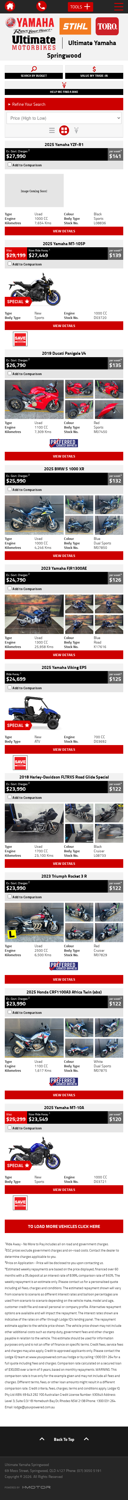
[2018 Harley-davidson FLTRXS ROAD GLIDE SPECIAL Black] (64, 823)
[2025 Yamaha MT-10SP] (64, 289)
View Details (64, 231)
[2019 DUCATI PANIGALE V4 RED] (64, 399)
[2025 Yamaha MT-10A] (64, 1153)
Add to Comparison (27, 165)
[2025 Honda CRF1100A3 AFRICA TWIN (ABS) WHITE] (64, 1038)
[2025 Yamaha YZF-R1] (64, 190)
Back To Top (64, 1439)
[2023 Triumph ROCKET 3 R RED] (64, 922)
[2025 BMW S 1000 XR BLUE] (64, 515)
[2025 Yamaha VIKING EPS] (64, 713)
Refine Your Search (27, 104)
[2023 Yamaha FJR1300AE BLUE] (64, 614)
